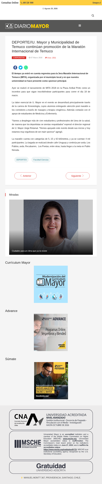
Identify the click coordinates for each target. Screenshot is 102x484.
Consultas (9, 2)
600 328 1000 (27, 2)
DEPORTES (21, 160)
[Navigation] (80, 26)
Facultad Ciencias (40, 160)
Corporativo (19, 58)
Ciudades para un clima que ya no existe (29, 251)
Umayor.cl (97, 2)
